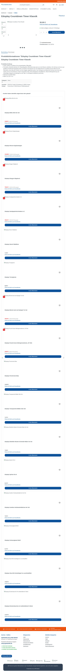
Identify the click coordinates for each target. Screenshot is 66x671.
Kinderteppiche (48, 644)
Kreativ (47, 642)
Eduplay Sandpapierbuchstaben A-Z (15, 211)
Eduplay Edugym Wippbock (12, 178)
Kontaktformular (26, 644)
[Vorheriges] (8, 35)
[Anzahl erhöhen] (46, 32)
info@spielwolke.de (6, 643)
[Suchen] (43, 5)
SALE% (47, 637)
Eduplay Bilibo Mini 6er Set (12, 112)
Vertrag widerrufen (6, 656)
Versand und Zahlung (28, 642)
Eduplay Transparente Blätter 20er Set (15, 408)
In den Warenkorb (56, 32)
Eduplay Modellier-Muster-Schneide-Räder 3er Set (18, 441)
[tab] (4, 52)
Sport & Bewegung (49, 646)
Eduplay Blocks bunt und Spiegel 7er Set (16, 310)
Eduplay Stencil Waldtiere (12, 244)
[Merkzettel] (53, 4)
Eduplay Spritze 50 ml (11, 474)
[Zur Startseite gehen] (6, 4)
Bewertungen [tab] (11, 52)
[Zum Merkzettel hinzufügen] (59, 108)
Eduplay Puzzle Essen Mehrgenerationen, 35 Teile (18, 343)
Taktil (46, 639)
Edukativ (47, 640)
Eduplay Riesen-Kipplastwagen (13, 145)
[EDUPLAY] (62, 16)
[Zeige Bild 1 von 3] (20, 47)
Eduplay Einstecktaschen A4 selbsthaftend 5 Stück (19, 606)
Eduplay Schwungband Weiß (13, 540)
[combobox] (30, 5)
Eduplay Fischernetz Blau (12, 375)
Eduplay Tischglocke (10, 277)
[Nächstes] (36, 35)
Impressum (25, 646)
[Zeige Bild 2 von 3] (22, 47)
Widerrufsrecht (26, 640)
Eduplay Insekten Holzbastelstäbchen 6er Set (17, 507)
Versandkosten (29, 665)
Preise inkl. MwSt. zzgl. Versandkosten (48, 24)
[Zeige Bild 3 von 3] (24, 47)
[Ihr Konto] (56, 4)
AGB (24, 637)
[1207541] (22, 35)
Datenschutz (26, 639)
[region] (19, 35)
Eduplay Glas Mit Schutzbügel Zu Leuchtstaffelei (18, 573)
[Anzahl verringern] (41, 32)
